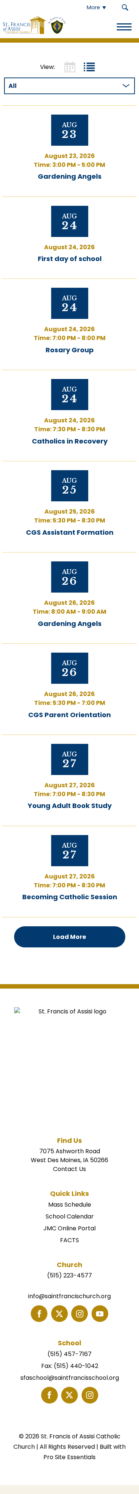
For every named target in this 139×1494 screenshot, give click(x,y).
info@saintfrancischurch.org (69, 1296)
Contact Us (69, 1169)
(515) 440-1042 (76, 1366)
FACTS (69, 1240)
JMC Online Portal (69, 1228)
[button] (125, 7)
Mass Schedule (69, 1204)
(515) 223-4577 (69, 1275)
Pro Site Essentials (69, 1457)
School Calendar (70, 1216)
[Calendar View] (70, 67)
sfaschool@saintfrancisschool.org (69, 1377)
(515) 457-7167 (69, 1354)
